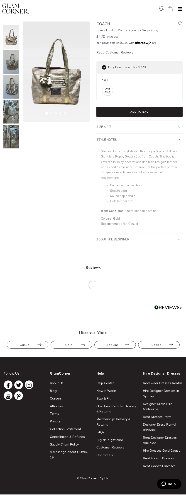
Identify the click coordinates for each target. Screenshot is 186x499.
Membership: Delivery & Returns (113, 421)
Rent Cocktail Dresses (159, 466)
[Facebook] (8, 384)
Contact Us (104, 455)
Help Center (105, 383)
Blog (53, 391)
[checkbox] (104, 67)
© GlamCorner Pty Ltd (93, 478)
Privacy (55, 421)
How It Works (106, 391)
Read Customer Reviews (114, 52)
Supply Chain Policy (64, 444)
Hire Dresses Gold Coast (161, 450)
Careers (56, 398)
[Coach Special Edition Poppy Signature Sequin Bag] (10, 37)
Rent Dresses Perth (157, 417)
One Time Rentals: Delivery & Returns (116, 409)
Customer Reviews (110, 447)
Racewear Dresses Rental (162, 383)
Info (154, 42)
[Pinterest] (18, 395)
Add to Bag (139, 111)
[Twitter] (18, 384)
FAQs (100, 432)
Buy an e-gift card (109, 440)
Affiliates (56, 406)
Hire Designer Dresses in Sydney (161, 393)
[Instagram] (29, 384)
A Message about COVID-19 (69, 454)
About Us (57, 383)
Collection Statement (65, 429)
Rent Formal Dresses (158, 458)
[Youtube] (8, 395)
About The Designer (112, 239)
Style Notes (106, 139)
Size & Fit (103, 126)
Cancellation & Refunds (67, 437)
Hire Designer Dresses (162, 373)
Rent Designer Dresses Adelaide (160, 440)
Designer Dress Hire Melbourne (157, 406)
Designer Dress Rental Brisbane (159, 427)
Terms (54, 414)
